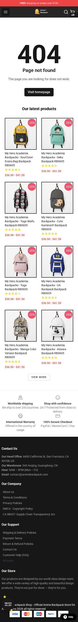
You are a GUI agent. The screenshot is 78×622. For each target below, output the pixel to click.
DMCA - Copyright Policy (18, 508)
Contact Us (10, 549)
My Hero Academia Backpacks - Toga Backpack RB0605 (16, 285)
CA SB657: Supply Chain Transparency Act (29, 514)
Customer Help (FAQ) (16, 555)
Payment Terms (12, 538)
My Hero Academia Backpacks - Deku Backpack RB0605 (53, 157)
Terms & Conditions (15, 497)
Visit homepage (39, 92)
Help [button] (70, 617)
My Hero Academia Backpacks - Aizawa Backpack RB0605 (53, 349)
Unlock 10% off (8, 604)
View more (39, 377)
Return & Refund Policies (18, 543)
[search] (66, 12)
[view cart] (72, 12)
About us (8, 491)
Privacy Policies (12, 503)
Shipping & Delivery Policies (19, 532)
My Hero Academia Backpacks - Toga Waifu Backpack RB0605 (19, 221)
